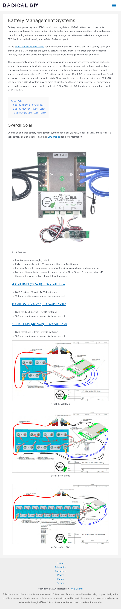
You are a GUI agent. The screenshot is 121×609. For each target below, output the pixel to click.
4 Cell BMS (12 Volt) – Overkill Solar (38, 284)
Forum (60, 579)
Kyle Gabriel (77, 588)
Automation (60, 567)
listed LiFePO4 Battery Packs (29, 46)
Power (60, 575)
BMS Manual (54, 137)
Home (60, 563)
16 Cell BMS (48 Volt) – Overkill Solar (39, 324)
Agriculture (60, 571)
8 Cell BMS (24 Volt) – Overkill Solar (39, 304)
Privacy (60, 583)
